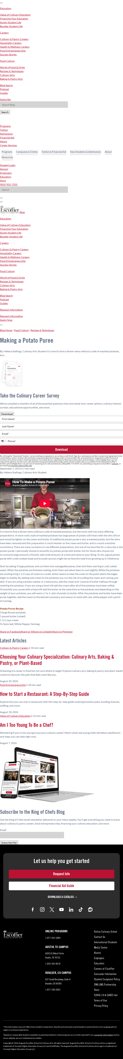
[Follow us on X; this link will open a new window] (51, 909)
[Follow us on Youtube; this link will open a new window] (61, 909)
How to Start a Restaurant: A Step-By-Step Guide (44, 694)
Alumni (4, 169)
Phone (12, 441)
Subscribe (5, 99)
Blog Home (6, 330)
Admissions (6, 133)
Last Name (8, 426)
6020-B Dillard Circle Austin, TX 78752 (55, 956)
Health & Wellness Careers (14, 46)
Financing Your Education (14, 18)
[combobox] (3, 441)
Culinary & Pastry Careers (14, 39)
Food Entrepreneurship (13, 50)
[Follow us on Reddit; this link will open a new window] (90, 909)
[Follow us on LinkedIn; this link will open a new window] (71, 909)
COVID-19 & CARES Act (106, 995)
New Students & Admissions (85, 151)
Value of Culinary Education (15, 14)
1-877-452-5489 (52, 938)
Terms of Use (100, 1000)
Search (5, 112)
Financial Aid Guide (61, 886)
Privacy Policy (101, 1006)
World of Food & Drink (12, 67)
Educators (5, 176)
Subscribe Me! (9, 842)
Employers (6, 172)
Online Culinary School (105, 932)
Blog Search (6, 85)
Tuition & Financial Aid (53, 151)
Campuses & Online (27, 151)
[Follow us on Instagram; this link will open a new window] (42, 909)
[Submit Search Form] (1, 197)
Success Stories (8, 54)
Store (3, 180)
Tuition (4, 129)
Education (5, 8)
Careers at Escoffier (104, 969)
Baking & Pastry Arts (11, 78)
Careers (4, 32)
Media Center (100, 948)
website (115, 464)
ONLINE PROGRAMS (56, 931)
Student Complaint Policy (107, 979)
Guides (4, 92)
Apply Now (6, 319)
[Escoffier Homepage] (10, 212)
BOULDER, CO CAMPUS (58, 972)
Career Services (8, 145)
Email (5, 433)
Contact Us (99, 937)
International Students (105, 942)
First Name (8, 419)
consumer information (103, 1035)
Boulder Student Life (11, 26)
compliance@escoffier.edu (21, 466)
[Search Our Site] (1, 201)
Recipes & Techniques (12, 71)
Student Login (7, 165)
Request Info (61, 874)
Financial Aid (7, 137)
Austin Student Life (10, 22)
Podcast (4, 89)
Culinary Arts (7, 75)
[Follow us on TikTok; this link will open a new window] (80, 909)
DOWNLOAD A (61, 897)
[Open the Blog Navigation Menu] (1, 324)
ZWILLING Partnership (105, 985)
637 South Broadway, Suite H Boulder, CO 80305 (57, 982)
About (3, 141)
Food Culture (7, 60)
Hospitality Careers (10, 42)
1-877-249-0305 (52, 990)
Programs (5, 126)
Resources (7, 157)
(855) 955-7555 (8, 184)
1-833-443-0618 (52, 964)
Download (7, 413)
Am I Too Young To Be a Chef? (26, 725)
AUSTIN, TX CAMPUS (56, 947)
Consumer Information (105, 974)
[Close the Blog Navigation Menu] (1, 2)
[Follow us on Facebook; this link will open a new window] (32, 909)
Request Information (11, 309)
